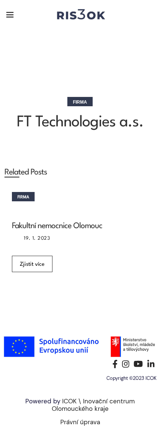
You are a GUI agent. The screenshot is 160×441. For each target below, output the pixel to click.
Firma (80, 102)
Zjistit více (32, 264)
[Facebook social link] (115, 363)
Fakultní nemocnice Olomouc (57, 226)
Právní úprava (80, 422)
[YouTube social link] (138, 363)
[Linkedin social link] (151, 363)
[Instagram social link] (125, 363)
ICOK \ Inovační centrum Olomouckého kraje (93, 405)
